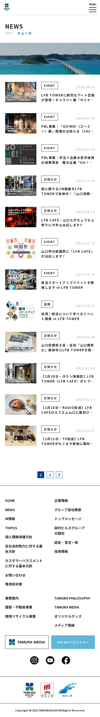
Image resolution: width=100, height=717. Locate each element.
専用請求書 (13, 584)
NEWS (10, 509)
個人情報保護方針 (18, 536)
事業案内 (12, 598)
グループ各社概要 (67, 509)
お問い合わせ (15, 575)
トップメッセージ (68, 518)
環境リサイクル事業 (20, 616)
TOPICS (11, 527)
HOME (10, 14)
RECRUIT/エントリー (73, 642)
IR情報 (10, 518)
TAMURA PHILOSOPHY (72, 598)
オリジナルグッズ (68, 616)
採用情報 (61, 551)
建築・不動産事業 (18, 607)
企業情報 (61, 14)
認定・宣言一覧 (66, 542)
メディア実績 (64, 625)
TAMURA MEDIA (66, 607)
